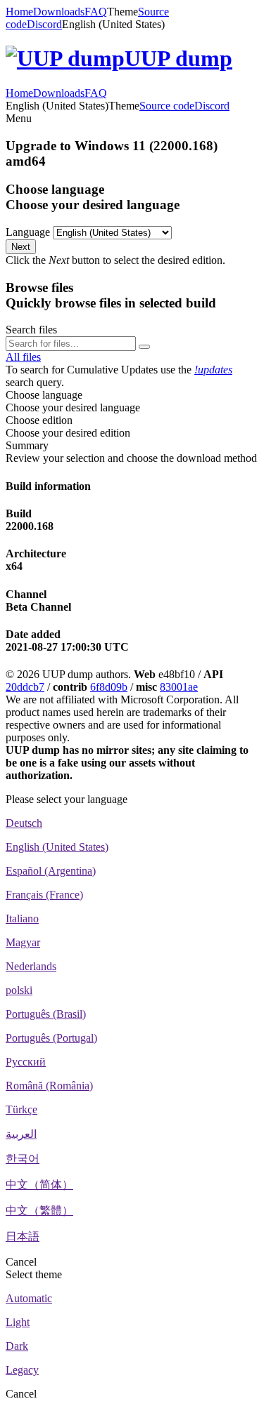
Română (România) (49, 1086)
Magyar (23, 942)
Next (20, 246)
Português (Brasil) (46, 1014)
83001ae (179, 687)
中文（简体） (39, 1185)
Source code (166, 106)
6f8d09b (108, 687)
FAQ (95, 12)
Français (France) (44, 895)
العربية (21, 1134)
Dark (17, 1346)
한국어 (22, 1159)
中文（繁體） (39, 1210)
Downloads (58, 12)
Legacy (22, 1370)
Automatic (29, 1298)
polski (19, 990)
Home (19, 12)
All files (23, 357)
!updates (213, 370)
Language (28, 232)
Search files (31, 330)
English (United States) (57, 847)
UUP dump (178, 58)
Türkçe (21, 1109)
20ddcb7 (25, 687)
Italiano (22, 918)
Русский (26, 1062)
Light (18, 1322)
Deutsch (24, 823)
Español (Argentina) (51, 871)
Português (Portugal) (51, 1038)
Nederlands (31, 966)
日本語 (22, 1236)
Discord (44, 24)
